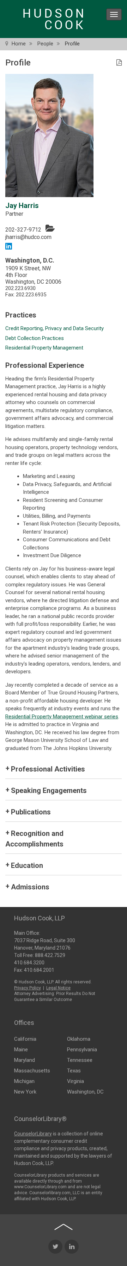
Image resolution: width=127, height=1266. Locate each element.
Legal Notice (58, 987)
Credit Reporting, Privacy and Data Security (54, 328)
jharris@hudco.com (28, 237)
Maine (21, 1049)
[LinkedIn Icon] (72, 1247)
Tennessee (79, 1060)
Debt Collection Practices (34, 338)
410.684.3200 (29, 962)
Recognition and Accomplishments (34, 838)
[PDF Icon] (119, 63)
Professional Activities (48, 769)
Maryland (24, 1060)
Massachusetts (32, 1070)
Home (19, 43)
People (45, 43)
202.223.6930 (20, 288)
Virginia (75, 1081)
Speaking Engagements (49, 790)
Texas (74, 1070)
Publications (31, 812)
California (25, 1039)
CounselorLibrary (33, 1133)
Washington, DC (85, 1092)
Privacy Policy (27, 987)
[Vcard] (50, 227)
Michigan (24, 1081)
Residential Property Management (44, 348)
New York (25, 1092)
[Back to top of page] (63, 1226)
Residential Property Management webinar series (61, 716)
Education (27, 865)
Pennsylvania (82, 1049)
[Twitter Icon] (55, 1247)
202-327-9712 (23, 229)
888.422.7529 (50, 955)
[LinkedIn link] (8, 245)
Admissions (30, 887)
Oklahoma (78, 1039)
